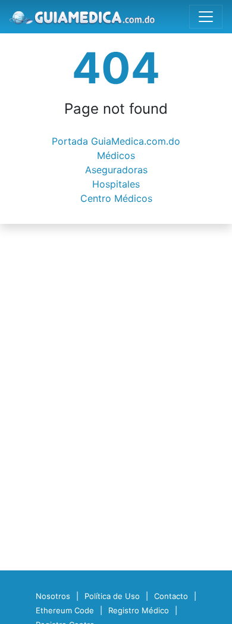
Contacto (171, 596)
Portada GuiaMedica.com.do (116, 141)
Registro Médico (138, 610)
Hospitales (116, 184)
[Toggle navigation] (205, 17)
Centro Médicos (116, 198)
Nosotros (53, 596)
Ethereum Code (65, 610)
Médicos (116, 155)
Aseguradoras (116, 170)
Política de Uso (112, 596)
